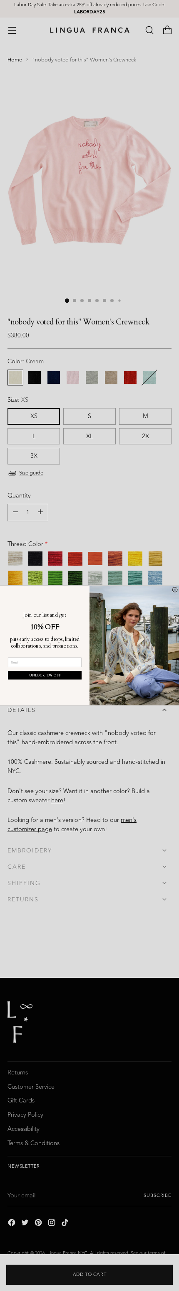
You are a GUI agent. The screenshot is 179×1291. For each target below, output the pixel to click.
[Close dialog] (174, 589)
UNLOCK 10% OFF (45, 675)
